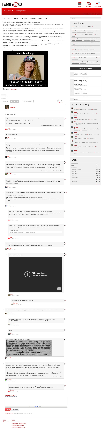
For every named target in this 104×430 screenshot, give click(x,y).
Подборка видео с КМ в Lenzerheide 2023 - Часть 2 (88, 42)
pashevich (9, 312)
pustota (73, 57)
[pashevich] (7, 108)
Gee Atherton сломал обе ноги (80, 134)
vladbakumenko (83, 51)
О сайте (13, 420)
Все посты (7, 10)
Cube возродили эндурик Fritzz (80, 138)
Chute (73, 61)
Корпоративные (21, 10)
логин (98, 13)
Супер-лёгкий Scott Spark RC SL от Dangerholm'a (84, 146)
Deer (75, 141)
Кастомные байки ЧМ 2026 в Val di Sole (85, 34)
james (11, 333)
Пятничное (7, 18)
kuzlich (75, 112)
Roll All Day (96, 109)
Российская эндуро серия (89, 40)
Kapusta (12, 323)
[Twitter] (11, 101)
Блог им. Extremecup (92, 55)
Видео (74, 44)
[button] (29, 406)
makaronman (77, 108)
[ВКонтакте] (14, 101)
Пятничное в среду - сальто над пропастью (30, 18)
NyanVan (12, 390)
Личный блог (84, 130)
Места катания (74, 177)
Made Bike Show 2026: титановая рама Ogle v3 (87, 57)
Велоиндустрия (74, 173)
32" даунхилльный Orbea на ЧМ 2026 (84, 26)
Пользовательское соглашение (18, 427)
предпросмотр (15, 409)
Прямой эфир (78, 23)
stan (73, 53)
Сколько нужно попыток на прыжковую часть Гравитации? (86, 123)
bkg (11, 237)
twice (73, 26)
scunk (11, 219)
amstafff (9, 357)
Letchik (11, 294)
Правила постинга (15, 421)
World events (90, 32)
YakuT (8, 128)
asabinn (73, 42)
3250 (8, 137)
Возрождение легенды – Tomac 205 (81, 119)
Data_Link (9, 248)
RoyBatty (74, 38)
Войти (4, 420)
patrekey (76, 127)
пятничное (7, 96)
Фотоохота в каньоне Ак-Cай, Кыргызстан (83, 109)
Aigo (73, 30)
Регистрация (6, 421)
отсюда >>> (14, 89)
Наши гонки (95, 142)
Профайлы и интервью (94, 134)
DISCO (72, 179)
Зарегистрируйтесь (87, 13)
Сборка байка (77, 148)
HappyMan (9, 173)
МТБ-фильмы (74, 181)
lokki (73, 49)
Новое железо (75, 59)
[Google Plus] (17, 101)
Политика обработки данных (18, 425)
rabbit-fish (9, 379)
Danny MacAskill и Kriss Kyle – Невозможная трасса (85, 113)
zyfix (8, 156)
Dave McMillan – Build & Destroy (83, 46)
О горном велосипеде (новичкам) (19, 423)
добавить (8, 409)
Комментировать (11, 395)
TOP (13, 10)
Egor (8, 186)
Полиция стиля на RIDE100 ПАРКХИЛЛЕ (83, 142)
